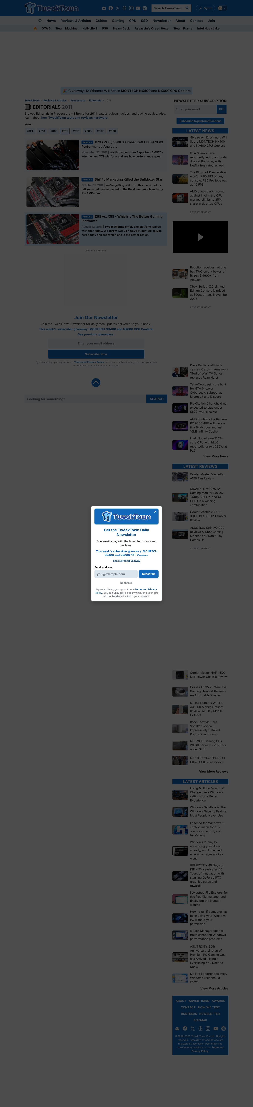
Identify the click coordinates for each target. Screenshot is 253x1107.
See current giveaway (126, 560)
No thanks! (126, 582)
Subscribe (149, 574)
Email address (103, 567)
